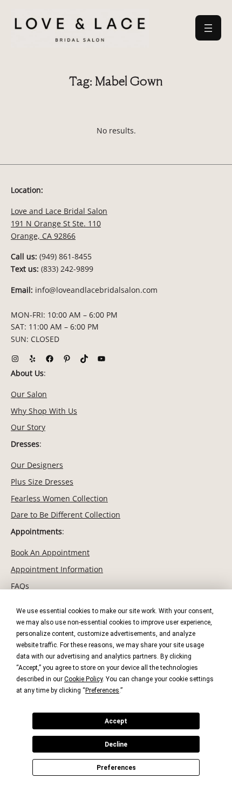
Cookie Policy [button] (83, 679)
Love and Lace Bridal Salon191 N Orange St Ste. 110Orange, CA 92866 (59, 223)
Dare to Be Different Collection (65, 514)
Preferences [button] (102, 690)
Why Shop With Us (44, 411)
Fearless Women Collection (59, 498)
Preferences (116, 767)
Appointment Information (57, 569)
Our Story (28, 427)
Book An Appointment (50, 552)
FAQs (20, 586)
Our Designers (37, 465)
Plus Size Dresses (42, 481)
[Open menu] (208, 28)
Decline (116, 744)
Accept (116, 721)
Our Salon (29, 394)
